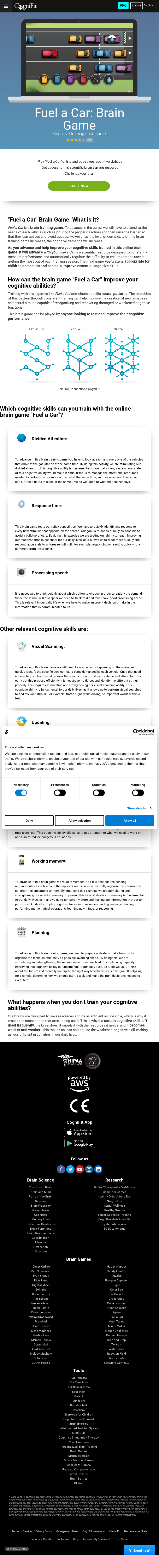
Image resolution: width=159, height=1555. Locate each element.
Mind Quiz (79, 1432)
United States (18, 1549)
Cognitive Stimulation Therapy (79, 1437)
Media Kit (114, 1531)
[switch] (60, 792)
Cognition (40, 1214)
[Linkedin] (98, 1169)
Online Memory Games (79, 1460)
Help (75, 1539)
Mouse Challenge (116, 1330)
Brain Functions (40, 1228)
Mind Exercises (79, 1442)
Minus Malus (116, 1326)
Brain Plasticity (41, 1205)
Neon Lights (41, 1307)
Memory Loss (41, 1219)
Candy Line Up (116, 1271)
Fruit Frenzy (41, 1275)
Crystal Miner (41, 1285)
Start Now (79, 186)
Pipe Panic (41, 1280)
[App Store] (79, 1132)
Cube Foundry (116, 1303)
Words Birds (116, 1358)
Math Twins (116, 1321)
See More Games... (116, 1362)
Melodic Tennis (41, 1340)
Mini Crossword (41, 1271)
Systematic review (114, 1224)
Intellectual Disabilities (40, 1224)
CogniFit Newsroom (93, 1531)
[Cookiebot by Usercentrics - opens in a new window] (136, 732)
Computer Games (114, 1192)
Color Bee (116, 1289)
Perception (40, 1246)
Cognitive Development (78, 1419)
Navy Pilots (114, 1201)
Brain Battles (79, 1478)
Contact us (63, 1539)
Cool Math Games (79, 1465)
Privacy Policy (44, 1531)
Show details (136, 808)
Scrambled (41, 1344)
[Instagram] (88, 1169)
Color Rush (41, 1358)
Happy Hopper (116, 1266)
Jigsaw (116, 1312)
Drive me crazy (41, 1312)
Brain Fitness (40, 1210)
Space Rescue (41, 1326)
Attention (40, 1251)
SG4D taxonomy (114, 1228)
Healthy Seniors (114, 1210)
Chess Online (41, 1266)
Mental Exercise (78, 1455)
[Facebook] (61, 1169)
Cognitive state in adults (114, 1219)
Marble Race (41, 1335)
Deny (29, 820)
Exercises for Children (78, 1414)
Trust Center (121, 1539)
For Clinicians (79, 1382)
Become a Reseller (42, 1539)
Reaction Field (116, 1353)
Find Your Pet (41, 1349)
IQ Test (78, 1483)
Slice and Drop (116, 1340)
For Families (79, 1377)
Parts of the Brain (40, 1196)
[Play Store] (79, 1143)
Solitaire (41, 1289)
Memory (40, 1242)
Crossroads (116, 1298)
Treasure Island (41, 1303)
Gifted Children (79, 1474)
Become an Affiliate (135, 1531)
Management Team (67, 1531)
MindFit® (78, 1400)
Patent (78, 1396)
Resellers (79, 1410)
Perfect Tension (116, 1335)
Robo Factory (41, 1294)
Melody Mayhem (41, 1353)
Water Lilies (116, 1349)
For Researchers (79, 1387)
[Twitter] (70, 1169)
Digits (116, 1285)
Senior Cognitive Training (114, 1214)
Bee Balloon (116, 1294)
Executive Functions (40, 1233)
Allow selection (80, 820)
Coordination (40, 1237)
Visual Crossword (41, 1317)
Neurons (40, 1201)
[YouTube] (79, 1169)
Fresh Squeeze (116, 1307)
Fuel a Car (116, 1317)
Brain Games (78, 1451)
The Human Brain (40, 1187)
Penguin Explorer (116, 1280)
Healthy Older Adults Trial (114, 1196)
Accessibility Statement (96, 1539)
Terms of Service (22, 1531)
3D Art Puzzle (41, 1362)
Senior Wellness (114, 1205)
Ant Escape (41, 1298)
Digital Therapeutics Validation (114, 1187)
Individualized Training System (79, 1428)
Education (79, 1391)
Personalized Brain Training (78, 1446)
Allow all (130, 820)
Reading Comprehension (78, 1469)
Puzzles (116, 1275)
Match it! (41, 1321)
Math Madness (41, 1330)
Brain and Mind (40, 1192)
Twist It (116, 1344)
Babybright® (78, 1405)
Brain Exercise (78, 1423)
